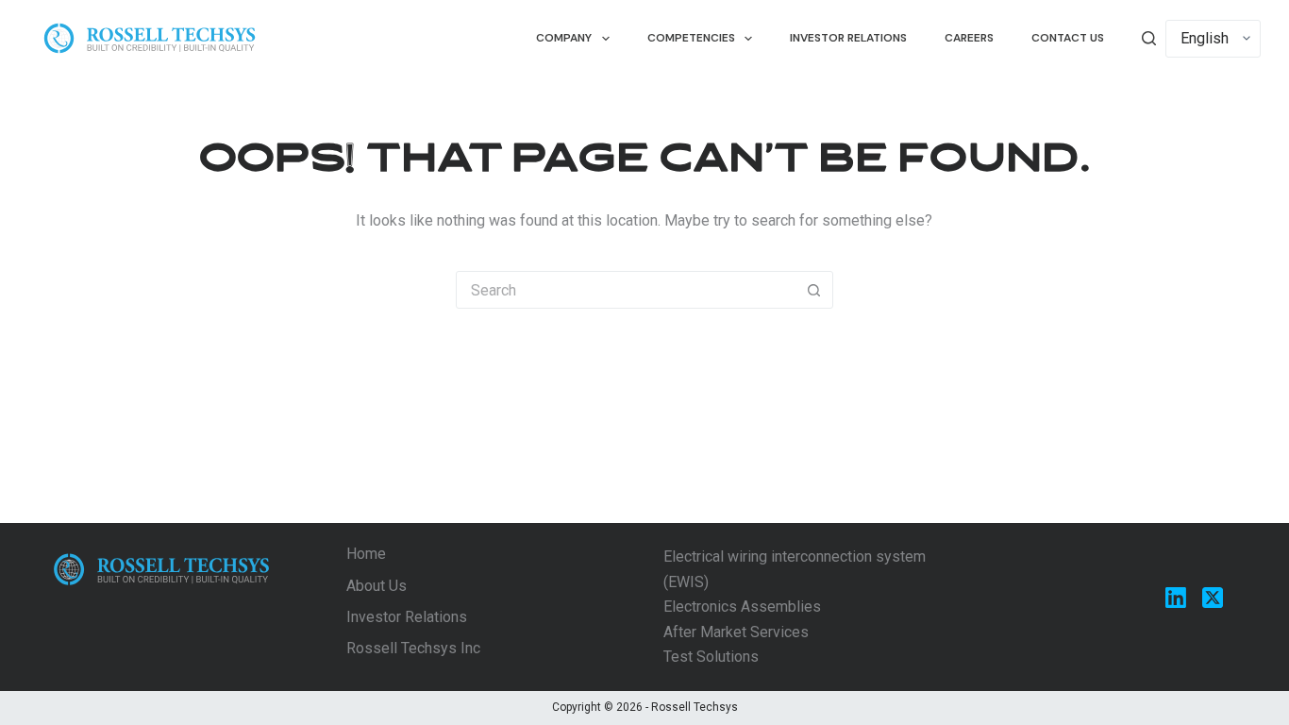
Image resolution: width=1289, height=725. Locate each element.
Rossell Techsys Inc (413, 648)
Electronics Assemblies (742, 606)
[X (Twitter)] (1212, 597)
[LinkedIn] (1175, 597)
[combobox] (626, 290)
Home (366, 554)
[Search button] (814, 290)
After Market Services (736, 632)
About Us (376, 586)
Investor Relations (848, 37)
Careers (969, 37)
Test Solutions (711, 657)
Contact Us (1067, 37)
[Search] (1149, 38)
